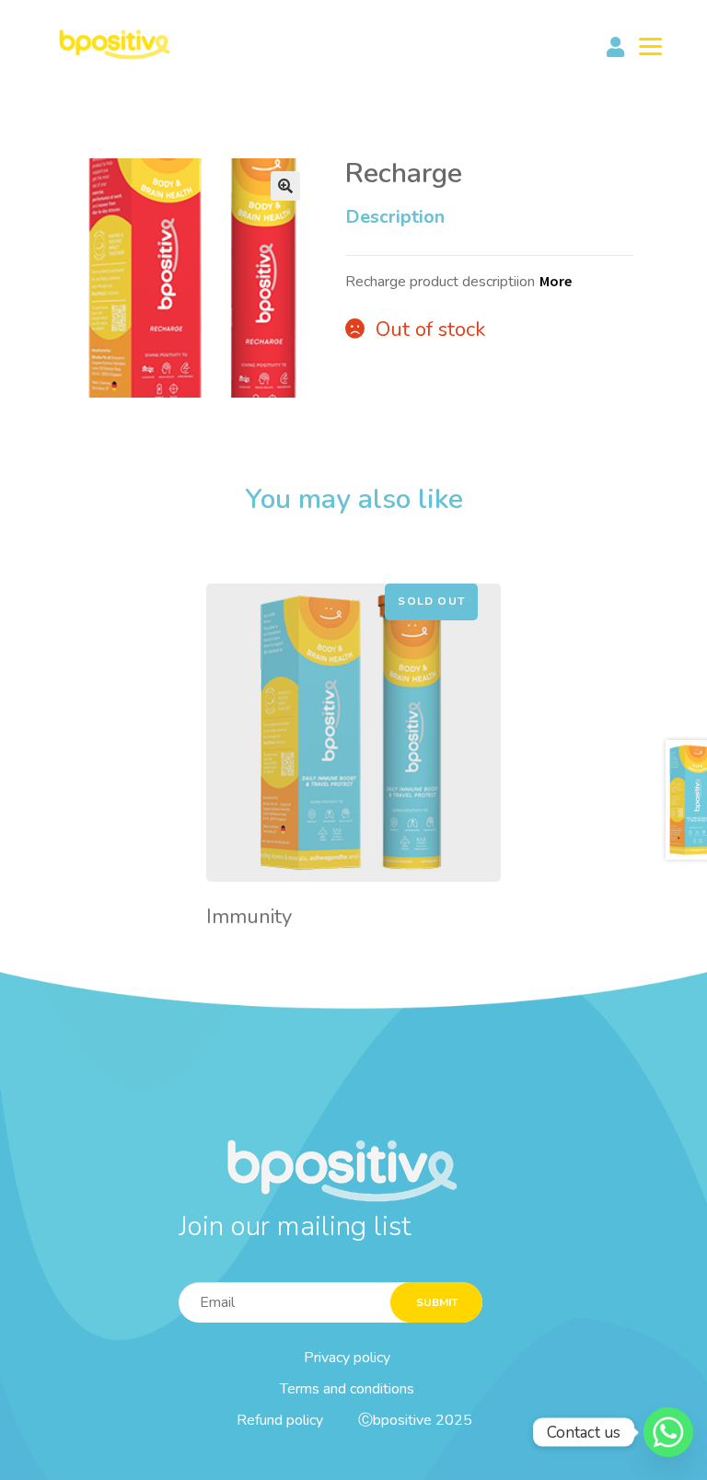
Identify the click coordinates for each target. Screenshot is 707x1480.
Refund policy (280, 1420)
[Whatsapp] (668, 1432)
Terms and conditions (347, 1389)
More (555, 281)
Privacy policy (347, 1357)
